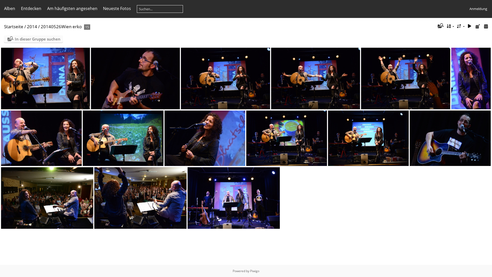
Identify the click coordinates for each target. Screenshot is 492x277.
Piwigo (254, 271)
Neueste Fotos (117, 8)
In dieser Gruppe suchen (37, 39)
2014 (32, 26)
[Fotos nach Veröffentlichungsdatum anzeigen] (478, 26)
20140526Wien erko (61, 26)
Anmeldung (478, 8)
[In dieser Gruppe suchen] (440, 26)
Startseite (13, 26)
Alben (9, 8)
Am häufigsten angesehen (72, 8)
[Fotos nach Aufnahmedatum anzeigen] (486, 26)
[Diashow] (470, 26)
